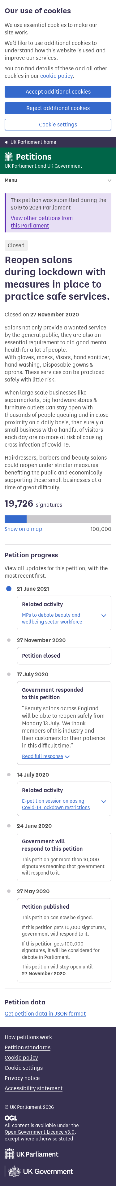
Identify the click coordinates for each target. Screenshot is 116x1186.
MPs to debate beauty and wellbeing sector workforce (52, 618)
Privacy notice (22, 1078)
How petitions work (28, 1037)
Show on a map (23, 529)
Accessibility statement (33, 1088)
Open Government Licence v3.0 (40, 1132)
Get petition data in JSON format (45, 1013)
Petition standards (27, 1047)
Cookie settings (58, 124)
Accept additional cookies (58, 91)
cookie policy (56, 76)
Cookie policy (21, 1057)
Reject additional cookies (58, 108)
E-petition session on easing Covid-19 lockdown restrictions (56, 804)
